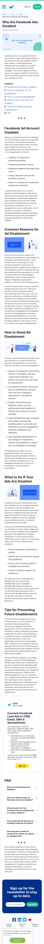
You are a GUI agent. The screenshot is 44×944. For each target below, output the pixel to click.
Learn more (7, 935)
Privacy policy (9, 925)
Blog (13, 14)
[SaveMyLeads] (11, 7)
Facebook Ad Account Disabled (21, 87)
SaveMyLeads (32, 859)
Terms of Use (22, 925)
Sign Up (37, 7)
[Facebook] (14, 919)
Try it (19, 759)
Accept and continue (18, 940)
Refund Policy (35, 925)
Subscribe (32, 904)
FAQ (9, 113)
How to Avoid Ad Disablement (21, 97)
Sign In (27, 7)
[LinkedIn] (19, 919)
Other (21, 14)
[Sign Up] (15, 706)
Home (4, 14)
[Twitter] (24, 919)
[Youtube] (30, 919)
